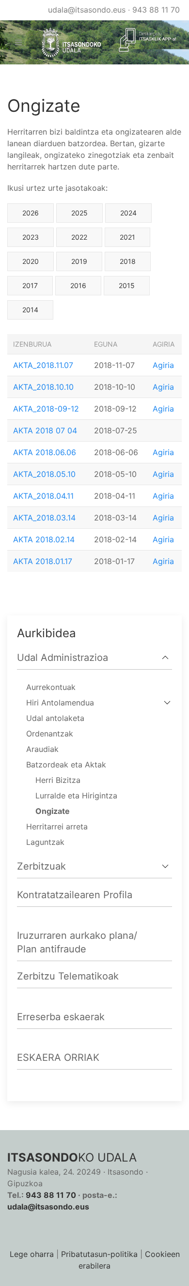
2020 (30, 261)
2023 (30, 237)
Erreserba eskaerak (61, 1017)
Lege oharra (32, 1254)
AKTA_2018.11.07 (43, 365)
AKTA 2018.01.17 (42, 561)
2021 (127, 237)
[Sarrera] (67, 42)
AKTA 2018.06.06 (44, 452)
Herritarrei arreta (57, 826)
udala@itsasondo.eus (87, 10)
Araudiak (42, 749)
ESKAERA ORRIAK (58, 1057)
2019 (79, 261)
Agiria (163, 365)
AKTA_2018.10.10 (43, 387)
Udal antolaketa (55, 718)
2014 (30, 310)
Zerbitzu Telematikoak (68, 976)
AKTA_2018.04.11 (43, 496)
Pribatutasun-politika (99, 1254)
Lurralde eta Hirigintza (76, 795)
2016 (78, 285)
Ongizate (52, 811)
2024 (128, 213)
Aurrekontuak (51, 687)
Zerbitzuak (41, 866)
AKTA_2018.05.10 (44, 474)
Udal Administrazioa (62, 657)
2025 (79, 213)
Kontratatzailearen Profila (74, 895)
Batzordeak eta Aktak (66, 764)
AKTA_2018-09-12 (46, 408)
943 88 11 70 (156, 10)
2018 (128, 261)
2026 (30, 213)
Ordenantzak (49, 733)
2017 (30, 285)
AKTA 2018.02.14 (44, 539)
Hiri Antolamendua (60, 702)
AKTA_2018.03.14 (44, 517)
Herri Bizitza (57, 780)
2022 (79, 237)
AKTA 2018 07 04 (45, 430)
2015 (127, 285)
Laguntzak (45, 842)
